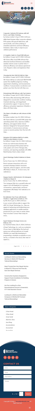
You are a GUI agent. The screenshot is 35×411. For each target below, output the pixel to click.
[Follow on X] (25, 8)
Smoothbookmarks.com (22, 401)
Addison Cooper (10, 57)
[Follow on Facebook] (22, 8)
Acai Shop (9, 322)
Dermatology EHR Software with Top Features (17, 93)
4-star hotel (9, 317)
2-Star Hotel (9, 311)
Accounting (9, 330)
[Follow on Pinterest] (32, 8)
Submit (28, 394)
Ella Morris (8, 201)
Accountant (9, 328)
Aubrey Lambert (10, 37)
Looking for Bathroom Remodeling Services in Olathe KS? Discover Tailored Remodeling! (15, 259)
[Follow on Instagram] (28, 8)
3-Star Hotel (9, 314)
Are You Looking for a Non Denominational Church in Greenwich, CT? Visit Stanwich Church (16, 287)
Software (27, 37)
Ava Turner (8, 161)
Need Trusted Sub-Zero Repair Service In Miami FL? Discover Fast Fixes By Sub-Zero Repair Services (16, 268)
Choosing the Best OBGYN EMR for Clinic (16, 75)
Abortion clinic (10, 320)
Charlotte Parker (10, 225)
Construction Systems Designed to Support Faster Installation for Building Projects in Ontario (16, 278)
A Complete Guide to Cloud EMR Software (16, 55)
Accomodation (10, 325)
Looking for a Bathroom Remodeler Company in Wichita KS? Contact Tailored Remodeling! (15, 297)
